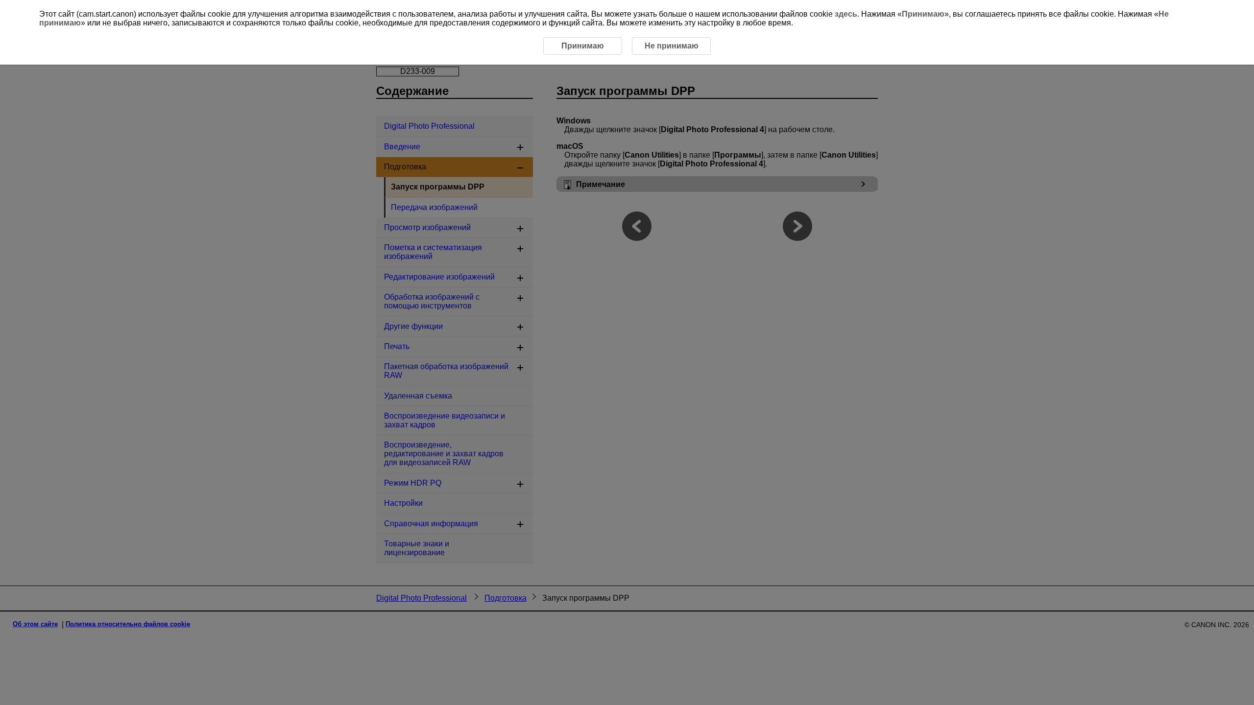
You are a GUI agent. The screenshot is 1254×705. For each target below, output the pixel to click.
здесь (846, 14)
